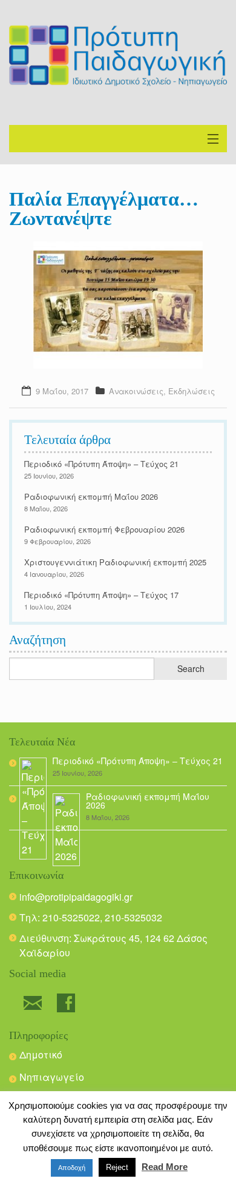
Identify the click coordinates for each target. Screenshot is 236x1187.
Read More (165, 1167)
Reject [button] (117, 1167)
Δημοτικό (40, 1054)
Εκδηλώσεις (191, 391)
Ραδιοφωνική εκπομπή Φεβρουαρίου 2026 (104, 529)
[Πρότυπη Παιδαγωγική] (118, 55)
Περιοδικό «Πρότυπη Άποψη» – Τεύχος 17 (101, 594)
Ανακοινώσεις (136, 391)
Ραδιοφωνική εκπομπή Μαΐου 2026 (91, 496)
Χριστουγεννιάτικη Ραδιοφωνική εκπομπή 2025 (115, 562)
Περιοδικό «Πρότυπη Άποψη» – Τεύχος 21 (101, 463)
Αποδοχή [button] (71, 1167)
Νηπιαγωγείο (51, 1077)
